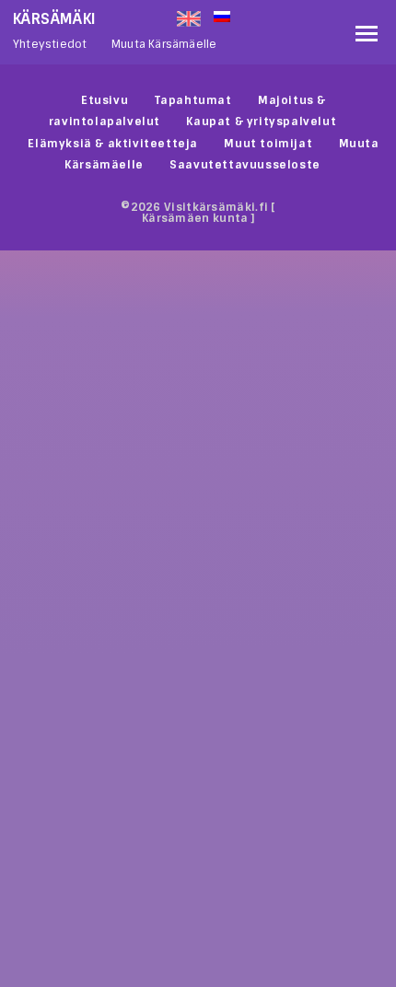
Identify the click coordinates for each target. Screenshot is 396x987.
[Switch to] (279, 14)
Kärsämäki (55, 19)
